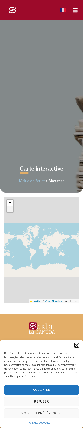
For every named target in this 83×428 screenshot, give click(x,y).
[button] (76, 345)
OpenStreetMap (54, 301)
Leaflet (36, 301)
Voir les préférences (41, 413)
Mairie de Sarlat (32, 181)
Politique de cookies (39, 422)
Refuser (41, 401)
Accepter (41, 390)
